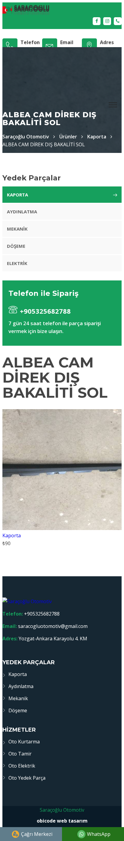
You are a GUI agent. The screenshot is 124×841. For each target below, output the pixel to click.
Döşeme (16, 246)
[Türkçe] (62, 10)
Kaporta (96, 136)
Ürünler (68, 136)
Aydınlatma (22, 212)
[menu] (113, 105)
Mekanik (17, 229)
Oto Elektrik (21, 765)
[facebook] (97, 21)
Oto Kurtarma (24, 741)
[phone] (118, 21)
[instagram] (107, 21)
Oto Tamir (20, 753)
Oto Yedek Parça (26, 778)
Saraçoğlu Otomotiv (62, 810)
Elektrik (17, 263)
